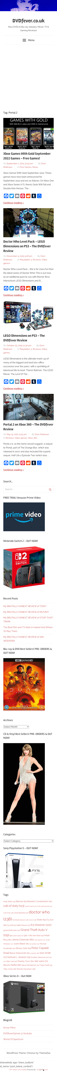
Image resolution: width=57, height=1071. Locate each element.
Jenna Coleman (23, 939)
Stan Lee (11, 961)
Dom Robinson (42, 434)
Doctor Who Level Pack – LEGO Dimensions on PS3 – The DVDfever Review (27, 246)
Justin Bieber (21, 944)
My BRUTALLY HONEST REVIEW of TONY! (24, 606)
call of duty (13, 905)
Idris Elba (38, 935)
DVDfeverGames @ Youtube (17, 1033)
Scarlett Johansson (40, 957)
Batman (21, 901)
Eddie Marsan (23, 925)
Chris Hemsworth (44, 906)
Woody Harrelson (26, 969)
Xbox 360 (32, 438)
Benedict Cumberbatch (39, 901)
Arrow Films (9, 1027)
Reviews (37, 259)
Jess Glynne (39, 940)
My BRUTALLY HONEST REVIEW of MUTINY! (26, 612)
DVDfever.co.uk (28, 21)
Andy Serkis (9, 901)
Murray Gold (23, 948)
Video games (21, 438)
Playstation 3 (26, 259)
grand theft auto (11, 930)
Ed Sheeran (41, 924)
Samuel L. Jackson (18, 957)
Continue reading (12, 203)
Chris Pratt (8, 913)
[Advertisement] (28, 76)
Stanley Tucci (26, 961)
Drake (41, 919)
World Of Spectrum (13, 1039)
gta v (28, 935)
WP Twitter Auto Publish (18, 1070)
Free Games (25, 167)
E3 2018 (11, 925)
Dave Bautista (21, 913)
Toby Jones (9, 969)
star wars (41, 961)
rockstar (34, 953)
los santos (34, 944)
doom (32, 920)
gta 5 (13, 936)
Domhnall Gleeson (20, 920)
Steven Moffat (12, 965)
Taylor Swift (46, 965)
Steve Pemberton (30, 965)
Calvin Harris (31, 906)
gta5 (20, 936)
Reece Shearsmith (20, 953)
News (35, 167)
